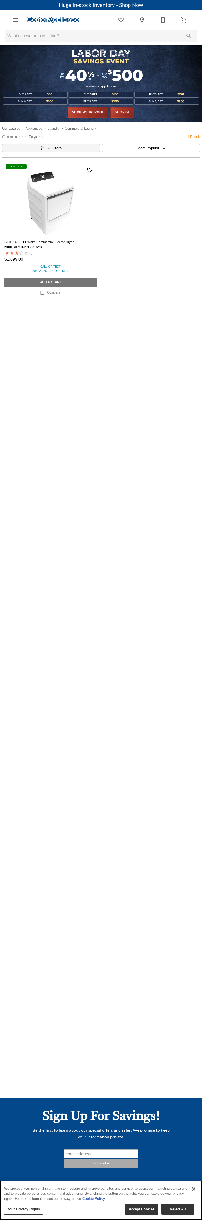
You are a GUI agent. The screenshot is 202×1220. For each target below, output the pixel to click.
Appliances (34, 128)
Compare (53, 292)
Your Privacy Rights (23, 1209)
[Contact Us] (163, 20)
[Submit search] (189, 36)
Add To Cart (50, 282)
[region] (101, 1200)
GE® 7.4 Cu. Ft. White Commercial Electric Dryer (39, 242)
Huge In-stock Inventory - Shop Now (101, 5)
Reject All (178, 1209)
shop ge (122, 112)
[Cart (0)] (184, 20)
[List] (121, 20)
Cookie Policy (93, 1199)
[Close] (193, 1189)
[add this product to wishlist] (89, 170)
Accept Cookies (142, 1209)
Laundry (54, 128)
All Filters (54, 148)
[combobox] (151, 148)
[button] (15, 20)
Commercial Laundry (80, 128)
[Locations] (142, 20)
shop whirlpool (88, 112)
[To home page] (53, 20)
